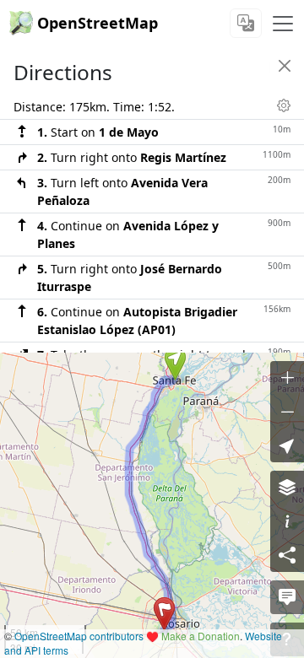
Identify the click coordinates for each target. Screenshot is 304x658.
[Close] (284, 65)
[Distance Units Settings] (284, 105)
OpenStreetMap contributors (79, 635)
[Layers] (287, 487)
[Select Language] (246, 23)
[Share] (287, 555)
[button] (175, 363)
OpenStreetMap (97, 23)
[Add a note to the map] (287, 597)
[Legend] (287, 521)
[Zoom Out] (287, 412)
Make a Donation (200, 635)
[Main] (283, 23)
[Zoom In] (287, 378)
